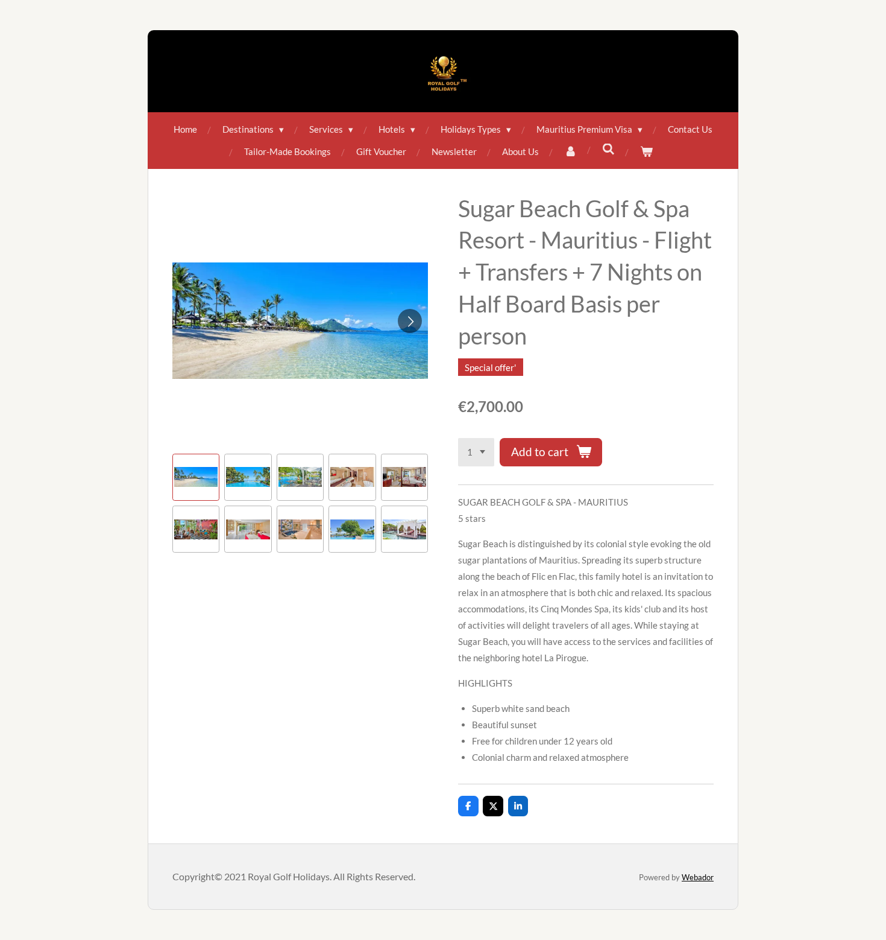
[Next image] (410, 321)
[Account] (570, 152)
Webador (698, 877)
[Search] (608, 149)
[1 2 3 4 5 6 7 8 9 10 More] (476, 452)
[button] (195, 477)
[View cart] (646, 152)
